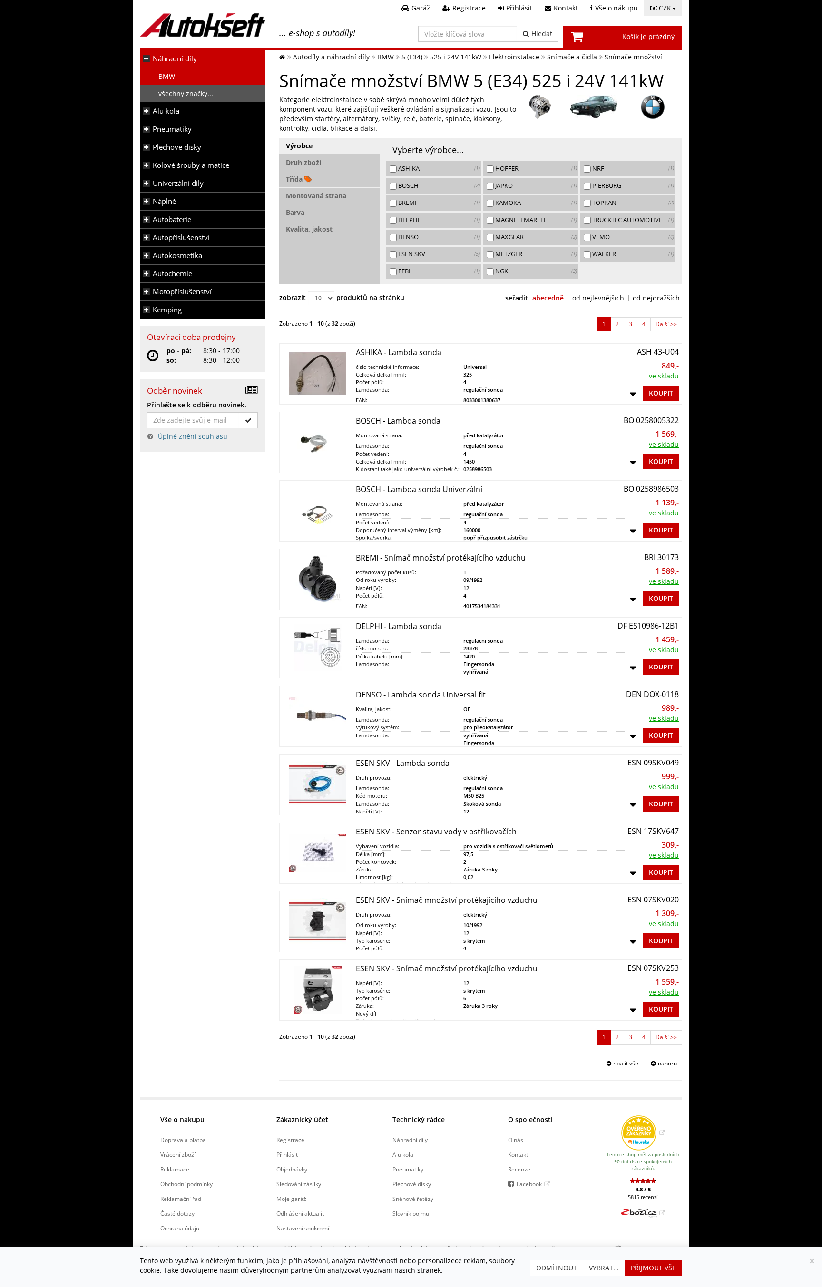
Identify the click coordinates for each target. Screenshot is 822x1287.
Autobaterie (172, 219)
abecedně (548, 297)
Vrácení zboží (178, 1154)
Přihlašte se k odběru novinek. (196, 404)
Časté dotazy (177, 1213)
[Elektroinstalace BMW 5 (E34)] (540, 107)
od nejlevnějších (598, 297)
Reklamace (174, 1169)
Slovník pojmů (410, 1213)
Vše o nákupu (182, 1119)
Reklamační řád (180, 1198)
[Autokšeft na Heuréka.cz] (643, 1132)
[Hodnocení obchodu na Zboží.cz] (643, 1213)
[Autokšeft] (282, 56)
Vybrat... (604, 1267)
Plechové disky (177, 147)
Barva (295, 212)
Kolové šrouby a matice (191, 165)
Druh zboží (303, 162)
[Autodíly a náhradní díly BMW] (652, 107)
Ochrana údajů (179, 1228)
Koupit (661, 392)
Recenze (519, 1169)
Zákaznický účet (302, 1119)
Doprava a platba (183, 1139)
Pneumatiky (172, 129)
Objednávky (291, 1169)
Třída (295, 179)
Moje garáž (291, 1198)
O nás (515, 1139)
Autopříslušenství (181, 237)
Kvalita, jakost (309, 228)
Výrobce (299, 145)
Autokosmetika (177, 256)
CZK (665, 7)
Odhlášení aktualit (300, 1213)
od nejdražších (656, 297)
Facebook (529, 1184)
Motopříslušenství (182, 292)
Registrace (290, 1139)
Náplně (164, 201)
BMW (166, 76)
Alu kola (166, 111)
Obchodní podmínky (186, 1184)
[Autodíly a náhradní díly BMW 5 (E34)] (593, 107)
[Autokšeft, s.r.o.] (202, 25)
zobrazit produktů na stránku (341, 297)
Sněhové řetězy (412, 1198)
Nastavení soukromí (302, 1228)
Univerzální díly (178, 183)
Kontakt (518, 1154)
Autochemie (172, 274)
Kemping (167, 310)
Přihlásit (287, 1154)
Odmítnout (556, 1267)
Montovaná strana (316, 195)
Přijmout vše (653, 1267)
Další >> (666, 324)
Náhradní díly (175, 59)
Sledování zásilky (298, 1184)
